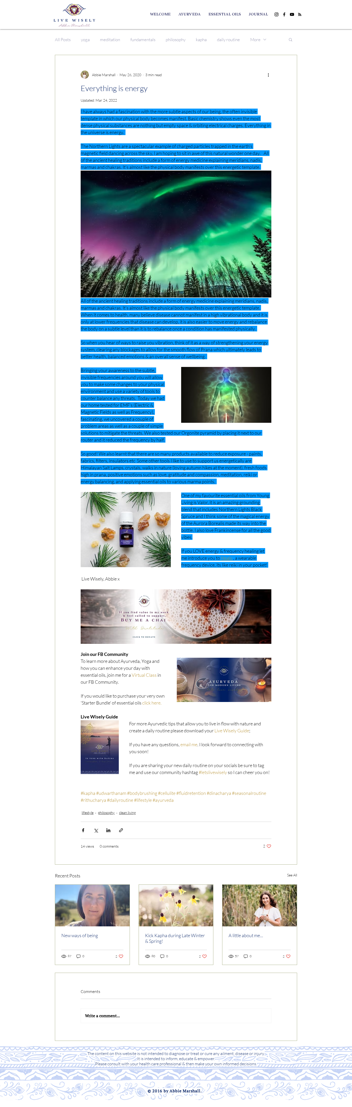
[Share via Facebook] (83, 830)
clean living (127, 812)
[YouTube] (292, 14)
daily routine (228, 39)
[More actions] (268, 75)
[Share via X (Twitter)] (95, 830)
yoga (85, 39)
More (255, 39)
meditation (110, 39)
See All (292, 875)
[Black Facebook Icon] (284, 14)
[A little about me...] (259, 905)
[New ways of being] (92, 905)
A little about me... (246, 935)
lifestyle (88, 812)
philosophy (176, 39)
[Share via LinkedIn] (108, 830)
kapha (201, 39)
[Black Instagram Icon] (276, 14)
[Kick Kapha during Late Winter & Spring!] (176, 905)
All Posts (63, 39)
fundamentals (142, 39)
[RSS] (299, 14)
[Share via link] (121, 830)
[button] (290, 39)
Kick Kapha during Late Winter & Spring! (175, 938)
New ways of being (79, 935)
